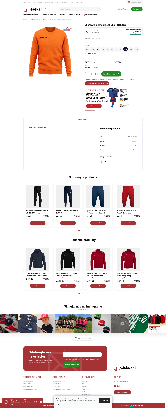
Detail (37, 223)
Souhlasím (104, 400)
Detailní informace (90, 110)
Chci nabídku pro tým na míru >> (97, 83)
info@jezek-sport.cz (122, 381)
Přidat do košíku (109, 74)
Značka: (89, 40)
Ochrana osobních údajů (30, 389)
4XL (136, 49)
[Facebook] (115, 386)
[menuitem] (31, 15)
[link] (114, 31)
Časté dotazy (27, 383)
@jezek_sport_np (83, 309)
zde (95, 401)
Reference (84, 386)
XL (120, 49)
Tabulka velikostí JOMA (61, 2)
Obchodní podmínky (28, 386)
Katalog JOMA (57, 386)
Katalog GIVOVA (57, 383)
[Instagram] (118, 386)
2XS (98, 49)
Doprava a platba (28, 381)
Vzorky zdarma (49, 2)
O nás (83, 383)
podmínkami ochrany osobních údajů (89, 359)
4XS (87, 49)
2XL (125, 49)
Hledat (99, 9)
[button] (79, 230)
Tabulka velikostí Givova (76, 2)
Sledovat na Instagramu (84, 338)
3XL (131, 49)
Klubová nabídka (37, 2)
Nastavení (61, 405)
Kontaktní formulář (122, 392)
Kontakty (84, 381)
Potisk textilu (26, 2)
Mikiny (107, 162)
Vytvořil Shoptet (125, 405)
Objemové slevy (86, 394)
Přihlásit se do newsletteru (72, 364)
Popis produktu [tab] (82, 119)
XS (103, 49)
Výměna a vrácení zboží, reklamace (62, 389)
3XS (92, 49)
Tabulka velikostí (91, 53)
